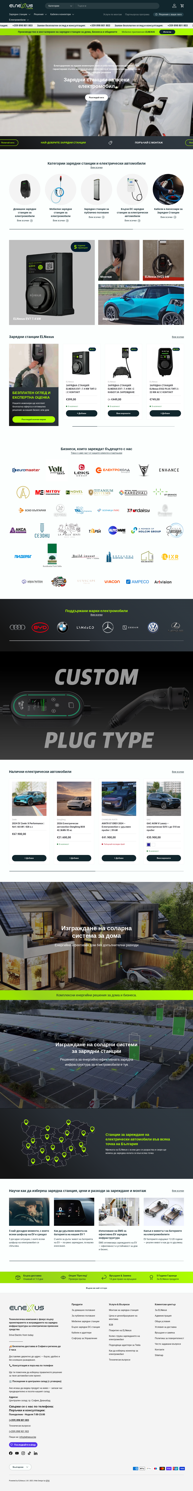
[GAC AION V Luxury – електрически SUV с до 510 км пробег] (164, 799)
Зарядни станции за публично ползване (96, 210)
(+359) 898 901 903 (19, 1431)
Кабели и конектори (60, 14)
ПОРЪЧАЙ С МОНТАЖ (155, 142)
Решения (39, 14)
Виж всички (97, 167)
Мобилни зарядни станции (85, 1321)
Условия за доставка (165, 1327)
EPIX (48, 1481)
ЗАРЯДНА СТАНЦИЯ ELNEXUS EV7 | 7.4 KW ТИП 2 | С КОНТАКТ (81, 389)
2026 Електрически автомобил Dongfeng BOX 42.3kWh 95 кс (71, 827)
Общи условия (162, 1321)
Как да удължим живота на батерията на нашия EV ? (70, 1232)
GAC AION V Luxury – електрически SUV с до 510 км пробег (163, 827)
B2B (111, 1324)
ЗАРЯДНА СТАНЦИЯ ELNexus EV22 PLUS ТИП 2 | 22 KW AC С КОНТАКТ (164, 389)
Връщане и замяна (165, 1332)
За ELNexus (161, 1310)
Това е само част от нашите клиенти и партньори (96, 453)
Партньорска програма (137, 14)
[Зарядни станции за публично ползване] (96, 189)
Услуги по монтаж (112, 14)
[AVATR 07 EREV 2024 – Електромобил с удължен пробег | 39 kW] (119, 799)
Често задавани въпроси (168, 1344)
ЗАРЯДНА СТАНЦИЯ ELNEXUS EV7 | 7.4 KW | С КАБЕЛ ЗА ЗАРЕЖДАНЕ (121, 389)
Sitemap (159, 1355)
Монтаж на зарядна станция (123, 1310)
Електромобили (17, 19)
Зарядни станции (18, 14)
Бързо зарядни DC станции (86, 1327)
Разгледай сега (96, 97)
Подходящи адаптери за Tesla (124, 1345)
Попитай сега (14, 142)
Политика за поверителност (169, 1338)
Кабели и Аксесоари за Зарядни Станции (168, 210)
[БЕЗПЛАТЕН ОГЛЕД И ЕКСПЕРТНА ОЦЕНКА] (33, 365)
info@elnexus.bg (27, 1437)
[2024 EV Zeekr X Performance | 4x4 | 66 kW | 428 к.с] (29, 799)
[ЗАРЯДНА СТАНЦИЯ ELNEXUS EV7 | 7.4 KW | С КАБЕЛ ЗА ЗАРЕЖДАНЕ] (123, 362)
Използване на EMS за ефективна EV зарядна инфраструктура (113, 1234)
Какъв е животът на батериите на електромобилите (163, 1232)
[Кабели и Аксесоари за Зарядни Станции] (168, 189)
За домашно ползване (83, 1310)
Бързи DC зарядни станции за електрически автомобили (132, 212)
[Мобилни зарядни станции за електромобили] (60, 189)
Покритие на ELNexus (120, 1330)
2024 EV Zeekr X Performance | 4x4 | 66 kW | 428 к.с (28, 825)
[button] (182, 6)
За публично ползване (83, 1315)
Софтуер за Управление (84, 1338)
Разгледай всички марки (34, 419)
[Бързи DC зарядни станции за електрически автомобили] (132, 189)
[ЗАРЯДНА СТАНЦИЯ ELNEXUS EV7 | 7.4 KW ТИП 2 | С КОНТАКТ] (81, 362)
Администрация (163, 1315)
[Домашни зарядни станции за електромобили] (24, 189)
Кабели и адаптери (81, 1332)
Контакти (159, 1349)
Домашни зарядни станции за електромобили (24, 212)
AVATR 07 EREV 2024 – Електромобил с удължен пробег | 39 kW (116, 827)
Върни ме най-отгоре (96, 1288)
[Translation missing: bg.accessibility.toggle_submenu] (29, 14)
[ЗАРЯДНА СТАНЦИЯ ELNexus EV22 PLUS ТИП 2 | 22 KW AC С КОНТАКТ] (165, 362)
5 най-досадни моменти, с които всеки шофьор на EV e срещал (29, 1232)
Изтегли (167, 32)
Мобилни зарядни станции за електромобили (60, 212)
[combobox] (102, 6)
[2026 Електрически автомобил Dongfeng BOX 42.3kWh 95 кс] (74, 799)
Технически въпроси (119, 1359)
